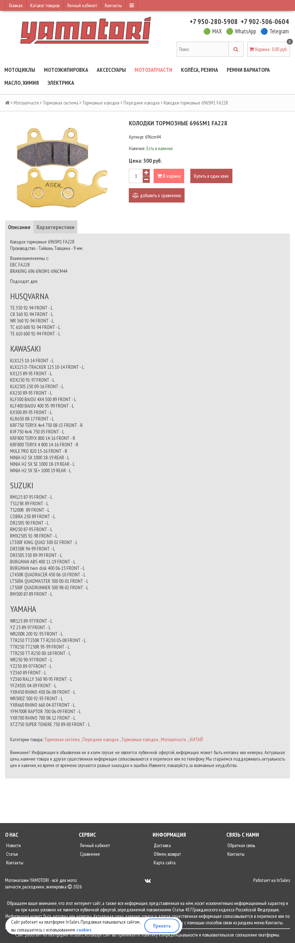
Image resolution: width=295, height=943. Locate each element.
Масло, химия (21, 82)
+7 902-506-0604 (265, 21)
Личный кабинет (82, 5)
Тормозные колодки (100, 102)
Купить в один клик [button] (211, 176)
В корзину (171, 176)
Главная (16, 5)
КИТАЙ (196, 739)
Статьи (11, 854)
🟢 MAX (212, 31)
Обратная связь (240, 845)
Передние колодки (141, 102)
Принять (162, 926)
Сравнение (89, 854)
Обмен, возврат (167, 854)
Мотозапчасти (153, 69)
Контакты (113, 5)
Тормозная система (60, 102)
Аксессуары (111, 69)
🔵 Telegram (274, 31)
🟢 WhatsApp (241, 31)
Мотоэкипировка (66, 69)
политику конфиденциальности (169, 935)
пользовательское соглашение (229, 935)
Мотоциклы (19, 69)
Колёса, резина (199, 69)
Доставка (162, 845)
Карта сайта (164, 862)
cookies (83, 929)
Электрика (60, 82)
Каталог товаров (44, 5)
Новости (13, 845)
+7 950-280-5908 (214, 21)
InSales (283, 880)
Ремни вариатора (248, 69)
